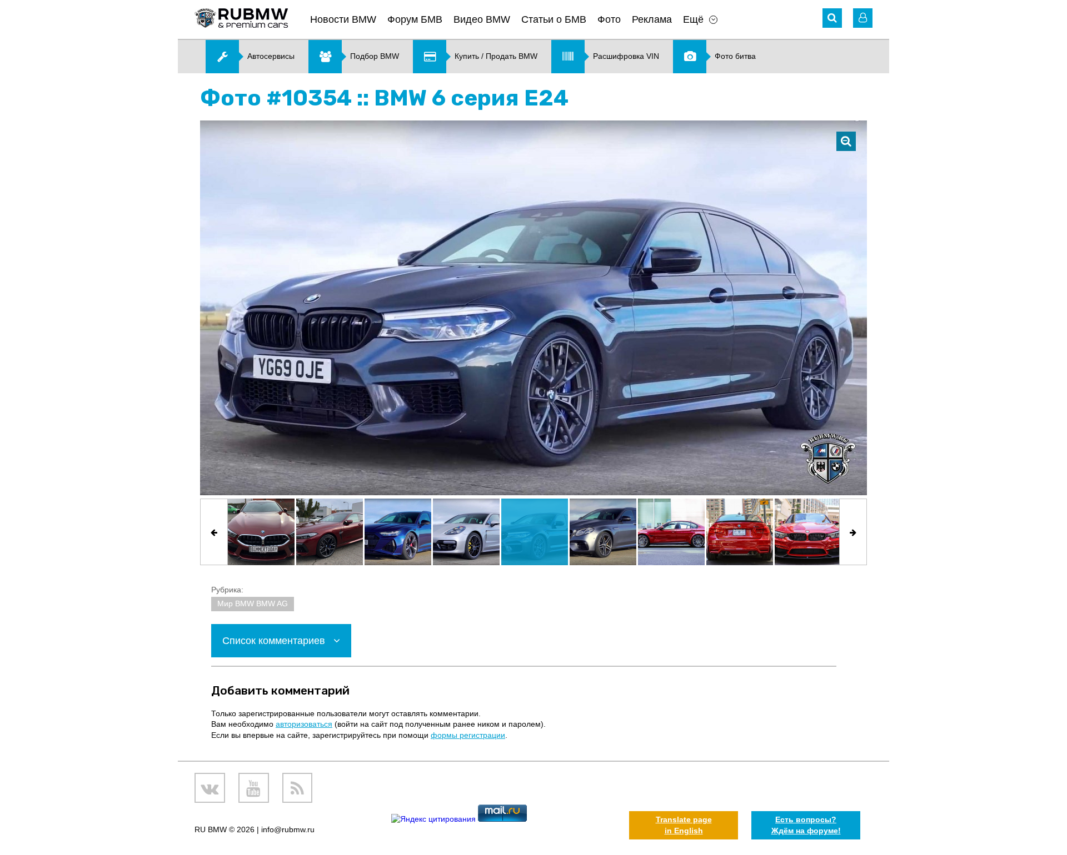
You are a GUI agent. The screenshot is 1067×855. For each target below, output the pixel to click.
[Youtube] (253, 788)
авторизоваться (304, 724)
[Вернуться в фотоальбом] (846, 141)
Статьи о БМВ (553, 19)
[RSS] (297, 788)
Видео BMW (481, 19)
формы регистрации (468, 735)
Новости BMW (343, 19)
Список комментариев (275, 640)
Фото (609, 19)
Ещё (693, 19)
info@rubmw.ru (288, 829)
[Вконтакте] (210, 788)
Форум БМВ (414, 19)
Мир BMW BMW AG (252, 603)
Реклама (652, 19)
